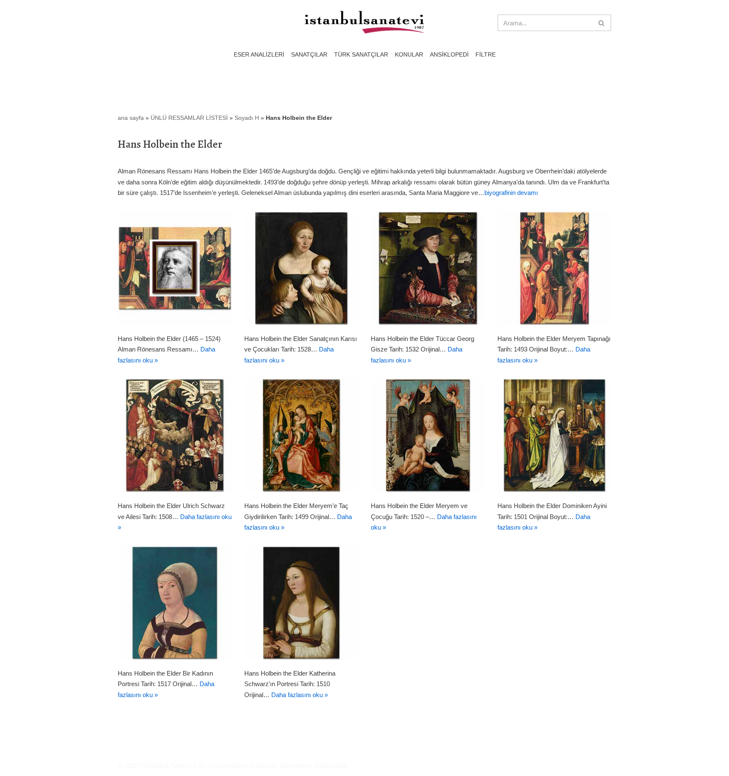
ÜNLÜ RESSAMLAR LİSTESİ (189, 117)
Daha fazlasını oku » (299, 694)
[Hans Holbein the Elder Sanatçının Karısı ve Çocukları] (301, 268)
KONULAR (409, 54)
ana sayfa (131, 117)
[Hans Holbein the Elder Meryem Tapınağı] (554, 268)
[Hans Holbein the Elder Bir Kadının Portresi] (175, 603)
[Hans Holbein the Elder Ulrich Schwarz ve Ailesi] (175, 435)
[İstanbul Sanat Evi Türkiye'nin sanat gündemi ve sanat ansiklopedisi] (364, 23)
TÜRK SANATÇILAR (361, 54)
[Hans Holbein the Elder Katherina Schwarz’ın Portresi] (301, 603)
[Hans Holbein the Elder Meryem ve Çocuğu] (428, 435)
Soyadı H (247, 117)
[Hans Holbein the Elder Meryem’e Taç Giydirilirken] (301, 435)
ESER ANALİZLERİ (259, 54)
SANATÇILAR (309, 54)
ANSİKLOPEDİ (449, 54)
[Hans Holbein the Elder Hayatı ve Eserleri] (175, 268)
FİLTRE (485, 54)
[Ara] (601, 22)
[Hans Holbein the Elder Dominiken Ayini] (554, 435)
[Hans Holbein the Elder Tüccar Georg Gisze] (428, 268)
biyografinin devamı (511, 192)
